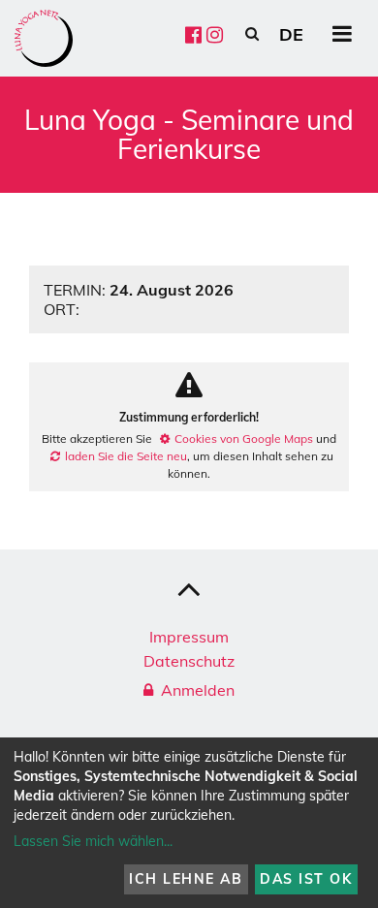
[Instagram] (214, 34)
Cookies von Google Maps (243, 438)
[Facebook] (193, 34)
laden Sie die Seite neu (126, 456)
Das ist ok (306, 879)
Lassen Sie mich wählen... (93, 841)
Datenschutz (189, 661)
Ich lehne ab (185, 879)
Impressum (189, 636)
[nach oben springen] (189, 588)
